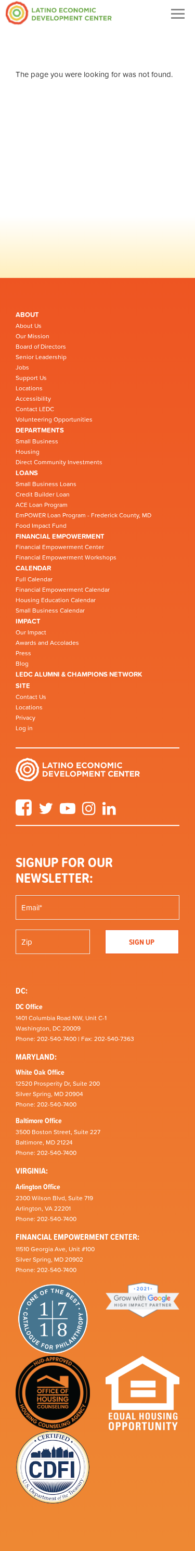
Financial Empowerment (60, 536)
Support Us (31, 378)
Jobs (22, 367)
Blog (22, 663)
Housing (28, 451)
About (27, 315)
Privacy (25, 717)
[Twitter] (45, 812)
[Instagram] (89, 812)
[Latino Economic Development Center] (58, 13)
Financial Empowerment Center (60, 547)
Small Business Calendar (50, 610)
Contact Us (31, 697)
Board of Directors (41, 346)
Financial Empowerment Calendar (63, 589)
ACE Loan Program (42, 505)
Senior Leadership (41, 357)
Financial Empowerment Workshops (66, 557)
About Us (29, 325)
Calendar (33, 568)
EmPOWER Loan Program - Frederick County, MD (83, 515)
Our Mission (32, 336)
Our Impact (31, 632)
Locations (29, 388)
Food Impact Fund (41, 525)
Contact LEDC (35, 409)
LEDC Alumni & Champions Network (79, 674)
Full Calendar (34, 579)
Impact (28, 621)
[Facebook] (24, 812)
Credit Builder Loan (43, 494)
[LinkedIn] (109, 812)
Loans (27, 473)
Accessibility (33, 398)
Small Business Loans (46, 484)
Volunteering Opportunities (54, 419)
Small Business (37, 441)
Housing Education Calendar (56, 600)
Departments (40, 430)
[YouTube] (67, 812)
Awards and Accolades (47, 642)
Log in (24, 728)
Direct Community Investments (59, 462)
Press (23, 653)
